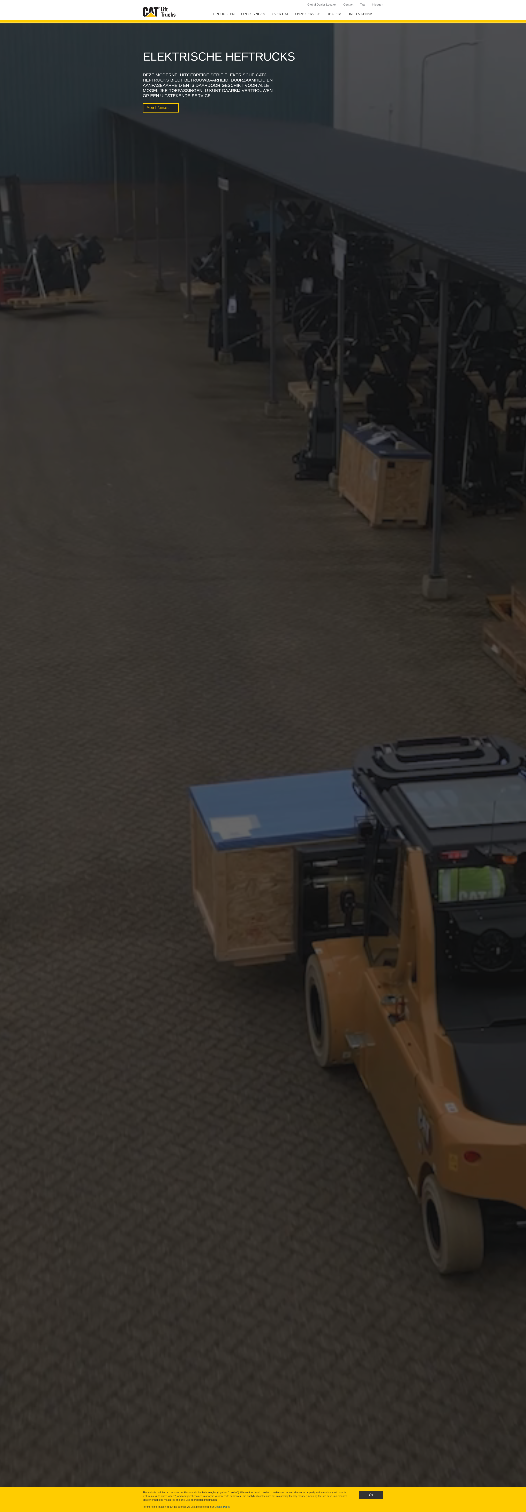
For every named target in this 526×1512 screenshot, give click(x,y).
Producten (224, 14)
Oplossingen (253, 14)
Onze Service (307, 14)
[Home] (160, 12)
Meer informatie (158, 107)
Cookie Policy (222, 1506)
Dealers (335, 14)
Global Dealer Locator (321, 4)
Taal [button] (362, 4)
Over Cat (280, 14)
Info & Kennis (361, 14)
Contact (348, 4)
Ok (371, 1495)
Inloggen (377, 4)
